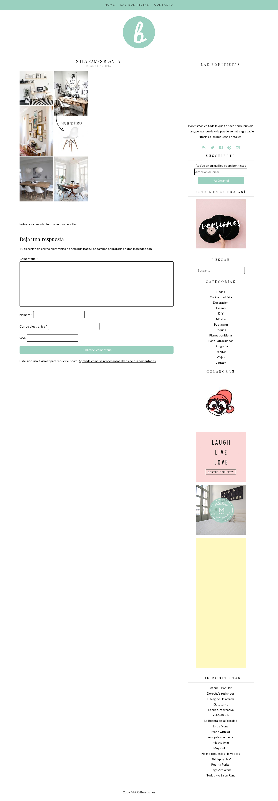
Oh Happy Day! (220, 759)
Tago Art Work (221, 770)
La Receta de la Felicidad (220, 720)
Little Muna (220, 726)
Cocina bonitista (221, 297)
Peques (221, 330)
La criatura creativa (221, 710)
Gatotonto (220, 704)
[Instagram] (238, 148)
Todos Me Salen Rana (220, 775)
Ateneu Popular (221, 688)
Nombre (26, 314)
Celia (108, 66)
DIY (220, 313)
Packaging (221, 324)
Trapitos (221, 352)
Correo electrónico (33, 326)
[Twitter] (212, 148)
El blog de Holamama (221, 699)
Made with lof (221, 731)
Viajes (221, 357)
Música (221, 319)
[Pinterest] (229, 148)
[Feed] (204, 148)
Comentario (29, 258)
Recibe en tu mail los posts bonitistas (221, 165)
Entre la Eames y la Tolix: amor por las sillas (48, 224)
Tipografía (221, 346)
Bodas (221, 291)
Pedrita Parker (221, 764)
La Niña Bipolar (221, 715)
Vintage (220, 362)
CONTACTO (163, 4)
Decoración (220, 302)
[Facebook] (221, 148)
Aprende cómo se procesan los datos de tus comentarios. (117, 361)
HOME (110, 4)
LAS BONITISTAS (134, 4)
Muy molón (220, 748)
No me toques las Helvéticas (221, 753)
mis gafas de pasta (220, 737)
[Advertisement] (221, 603)
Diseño (221, 308)
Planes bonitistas (221, 335)
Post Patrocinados (220, 341)
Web (23, 338)
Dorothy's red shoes (221, 693)
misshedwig (221, 742)
